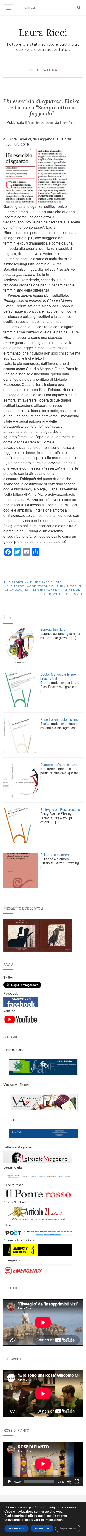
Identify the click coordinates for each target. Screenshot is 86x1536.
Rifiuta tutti (42, 1528)
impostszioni (54, 1520)
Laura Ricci (43, 32)
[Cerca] (78, 7)
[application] (43, 1464)
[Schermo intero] (76, 1481)
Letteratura (43, 70)
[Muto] (69, 1481)
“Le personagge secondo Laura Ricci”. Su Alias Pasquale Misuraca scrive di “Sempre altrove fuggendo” (44, 590)
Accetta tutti (16, 1528)
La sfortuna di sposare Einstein (35, 582)
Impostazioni (68, 1528)
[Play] (9, 1481)
